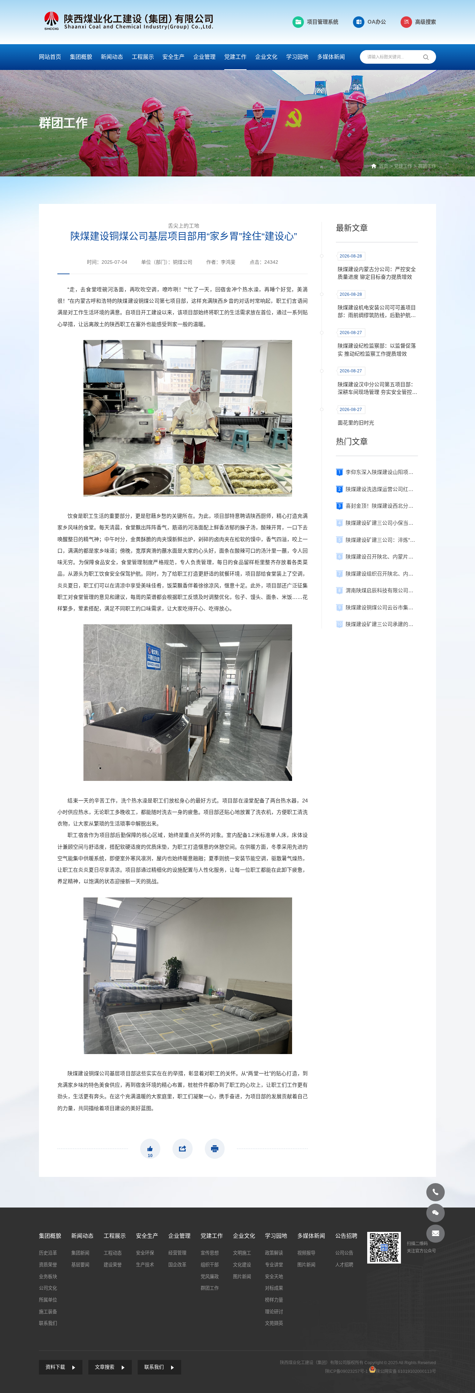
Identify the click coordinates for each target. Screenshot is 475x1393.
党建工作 (235, 57)
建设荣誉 (113, 1264)
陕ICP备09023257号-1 (346, 1371)
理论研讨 (274, 1311)
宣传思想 (210, 1253)
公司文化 (48, 1288)
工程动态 (113, 1253)
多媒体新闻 (331, 57)
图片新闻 (242, 1276)
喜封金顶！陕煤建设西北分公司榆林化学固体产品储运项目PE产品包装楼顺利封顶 (382, 506)
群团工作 (427, 166)
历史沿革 (48, 1253)
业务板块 (48, 1276)
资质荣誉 (48, 1264)
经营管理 (177, 1253)
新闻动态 (112, 57)
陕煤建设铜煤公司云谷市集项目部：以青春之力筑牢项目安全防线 (382, 607)
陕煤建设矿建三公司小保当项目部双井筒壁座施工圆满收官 (382, 523)
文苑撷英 (274, 1323)
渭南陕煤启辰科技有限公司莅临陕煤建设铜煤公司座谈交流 (382, 590)
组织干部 (210, 1264)
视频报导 (306, 1253)
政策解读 (274, 1253)
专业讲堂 (274, 1264)
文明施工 (242, 1253)
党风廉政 (210, 1276)
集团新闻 (80, 1253)
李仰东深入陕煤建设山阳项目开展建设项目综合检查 (382, 472)
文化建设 (242, 1264)
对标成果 (274, 1288)
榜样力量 (274, 1300)
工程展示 (143, 57)
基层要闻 (80, 1264)
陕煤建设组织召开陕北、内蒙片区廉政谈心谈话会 (382, 574)
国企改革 (177, 1264)
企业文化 (266, 57)
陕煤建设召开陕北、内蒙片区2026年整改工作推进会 (382, 557)
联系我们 (48, 1323)
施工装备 (48, 1311)
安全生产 (173, 57)
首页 (383, 166)
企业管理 (204, 57)
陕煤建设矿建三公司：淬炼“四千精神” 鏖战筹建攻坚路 (382, 540)
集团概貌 (81, 57)
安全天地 (274, 1276)
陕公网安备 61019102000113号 (406, 1371)
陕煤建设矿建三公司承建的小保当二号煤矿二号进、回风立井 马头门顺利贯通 (382, 624)
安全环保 (145, 1253)
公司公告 (344, 1253)
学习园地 (297, 57)
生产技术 (145, 1264)
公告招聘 (346, 1236)
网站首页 (50, 57)
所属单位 (48, 1300)
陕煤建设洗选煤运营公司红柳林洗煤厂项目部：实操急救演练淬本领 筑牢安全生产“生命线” (382, 489)
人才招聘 (344, 1264)
